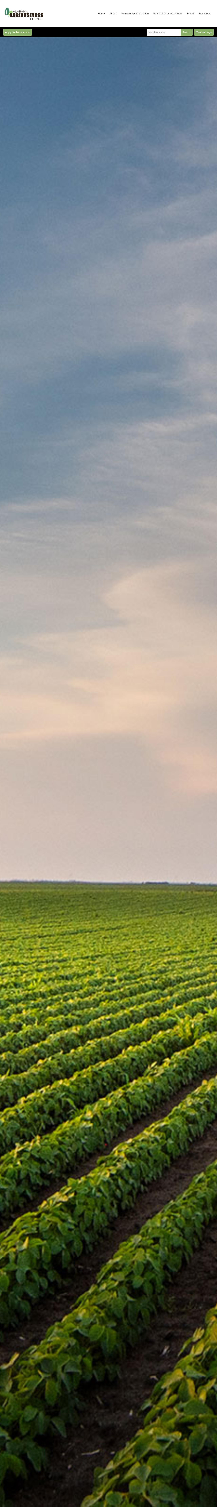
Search (186, 32)
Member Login (204, 32)
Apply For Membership (17, 32)
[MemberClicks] (24, 13)
